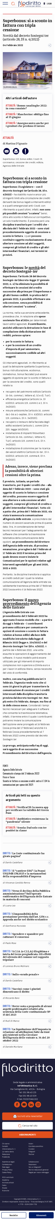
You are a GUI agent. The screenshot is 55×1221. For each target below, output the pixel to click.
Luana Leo (10, 905)
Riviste (4, 1188)
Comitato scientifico (36, 1146)
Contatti (5, 1146)
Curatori (32, 1149)
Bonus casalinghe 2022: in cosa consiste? (26, 107)
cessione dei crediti (25, 162)
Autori (31, 1144)
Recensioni (33, 1164)
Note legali (6, 1167)
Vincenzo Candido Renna (17, 882)
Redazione (6, 1154)
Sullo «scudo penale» (25, 974)
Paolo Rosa (10, 943)
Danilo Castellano (13, 862)
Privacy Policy (7, 1170)
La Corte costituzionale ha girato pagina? (23, 855)
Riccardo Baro (12, 998)
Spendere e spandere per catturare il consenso (23, 935)
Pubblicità (6, 1157)
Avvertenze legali (8, 1162)
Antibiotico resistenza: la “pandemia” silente (27, 820)
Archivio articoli (8, 1183)
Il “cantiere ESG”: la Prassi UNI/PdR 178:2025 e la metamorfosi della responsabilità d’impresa (24, 873)
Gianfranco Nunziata (15, 925)
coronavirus (9, 162)
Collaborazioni (34, 1162)
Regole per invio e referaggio (39, 1172)
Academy (5, 1180)
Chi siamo (5, 1144)
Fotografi (32, 1152)
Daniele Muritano (13, 1046)
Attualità (8, 138)
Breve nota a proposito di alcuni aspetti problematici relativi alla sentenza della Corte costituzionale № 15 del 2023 (27, 1010)
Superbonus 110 (11, 159)
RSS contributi (7, 1177)
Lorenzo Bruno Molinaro (17, 966)
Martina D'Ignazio (16, 143)
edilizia (39, 162)
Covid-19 (37, 159)
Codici (4, 1185)
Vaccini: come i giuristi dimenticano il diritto (22, 990)
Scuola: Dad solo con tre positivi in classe (26, 829)
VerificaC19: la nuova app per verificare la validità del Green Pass (27, 810)
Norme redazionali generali (39, 1170)
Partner (31, 1154)
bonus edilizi (26, 159)
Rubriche (5, 1191)
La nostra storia (8, 1152)
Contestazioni (7, 1164)
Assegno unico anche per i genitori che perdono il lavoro (27, 124)
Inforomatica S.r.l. (9, 1149)
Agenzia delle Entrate (13, 165)
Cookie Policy (6, 1172)
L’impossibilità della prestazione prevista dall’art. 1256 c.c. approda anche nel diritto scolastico (26, 916)
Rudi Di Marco (12, 1021)
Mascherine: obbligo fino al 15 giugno (27, 116)
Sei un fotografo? (35, 1167)
